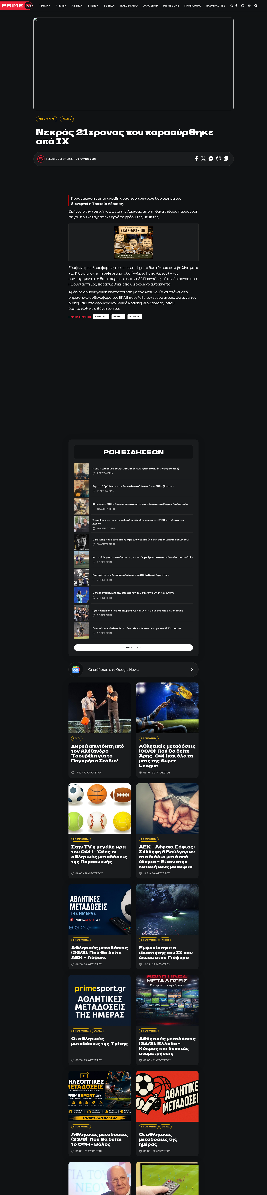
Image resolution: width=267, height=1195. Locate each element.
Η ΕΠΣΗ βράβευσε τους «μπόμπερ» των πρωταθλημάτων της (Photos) (138, 469)
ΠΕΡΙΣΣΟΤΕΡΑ (133, 649)
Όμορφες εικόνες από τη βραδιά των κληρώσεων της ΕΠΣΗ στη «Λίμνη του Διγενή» (139, 523)
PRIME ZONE (171, 5)
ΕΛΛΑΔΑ (71, 119)
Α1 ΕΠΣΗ (60, 5)
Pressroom (54, 159)
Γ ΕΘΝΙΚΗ (44, 5)
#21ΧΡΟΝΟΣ (103, 317)
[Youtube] (249, 5)
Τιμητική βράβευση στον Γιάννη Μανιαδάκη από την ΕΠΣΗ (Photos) (142, 487)
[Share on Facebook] (196, 159)
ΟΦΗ (30, 5)
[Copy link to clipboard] (226, 159)
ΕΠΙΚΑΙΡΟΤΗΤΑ (48, 119)
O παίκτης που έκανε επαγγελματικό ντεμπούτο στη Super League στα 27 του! (142, 540)
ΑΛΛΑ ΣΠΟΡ (150, 5)
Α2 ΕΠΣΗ (76, 5)
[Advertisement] (134, 183)
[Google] (255, 5)
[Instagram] (242, 5)
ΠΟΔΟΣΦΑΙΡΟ (128, 5)
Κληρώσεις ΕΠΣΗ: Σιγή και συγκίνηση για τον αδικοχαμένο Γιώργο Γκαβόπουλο (140, 505)
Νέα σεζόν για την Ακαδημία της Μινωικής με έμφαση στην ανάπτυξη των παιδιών (135, 558)
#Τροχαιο (142, 317)
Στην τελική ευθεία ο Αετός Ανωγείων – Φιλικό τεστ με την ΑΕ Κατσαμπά (137, 629)
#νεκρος (123, 317)
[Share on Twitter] (203, 159)
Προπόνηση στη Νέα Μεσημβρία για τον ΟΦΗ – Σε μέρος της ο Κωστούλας (137, 611)
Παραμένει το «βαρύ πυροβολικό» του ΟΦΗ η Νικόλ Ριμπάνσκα (139, 576)
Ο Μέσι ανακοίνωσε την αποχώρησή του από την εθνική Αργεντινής (142, 594)
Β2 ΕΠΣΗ (109, 5)
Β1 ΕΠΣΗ (93, 5)
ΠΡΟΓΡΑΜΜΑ (192, 5)
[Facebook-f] (236, 5)
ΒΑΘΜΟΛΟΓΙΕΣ (215, 5)
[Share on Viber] (218, 159)
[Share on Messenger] (210, 159)
